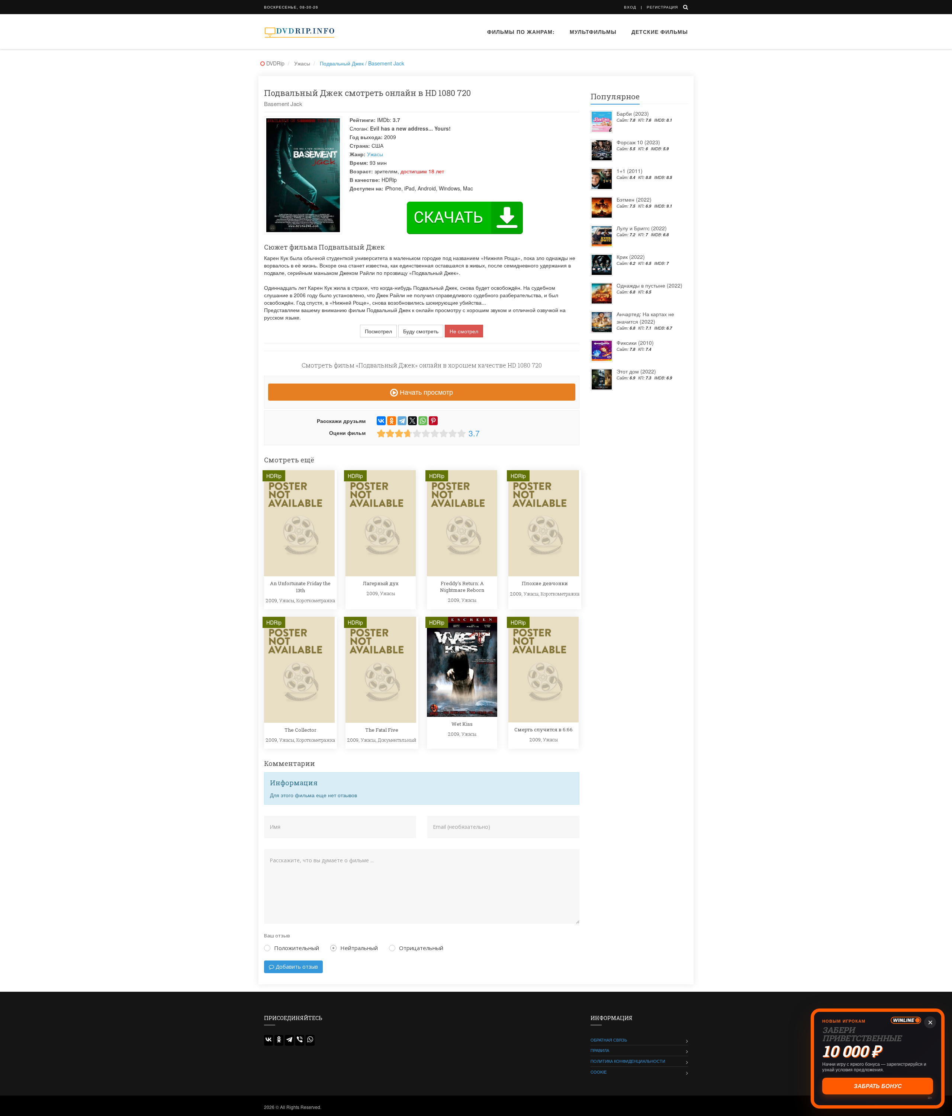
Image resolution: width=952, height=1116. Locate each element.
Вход (630, 7)
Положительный (296, 948)
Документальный (397, 740)
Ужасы (375, 154)
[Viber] (299, 1040)
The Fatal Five (381, 730)
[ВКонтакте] (381, 420)
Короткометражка (315, 600)
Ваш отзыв (277, 935)
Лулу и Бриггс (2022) (642, 228)
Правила (600, 1050)
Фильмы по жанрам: (521, 31)
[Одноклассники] (391, 420)
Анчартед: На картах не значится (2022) (645, 317)
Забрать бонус (878, 1086)
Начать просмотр (425, 392)
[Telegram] (402, 420)
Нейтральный (359, 948)
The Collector (300, 730)
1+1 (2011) (630, 170)
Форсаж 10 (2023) (638, 142)
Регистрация (662, 7)
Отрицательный (421, 948)
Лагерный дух (381, 583)
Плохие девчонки (545, 583)
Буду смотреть (420, 331)
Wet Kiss (462, 724)
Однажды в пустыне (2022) (649, 285)
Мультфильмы (593, 31)
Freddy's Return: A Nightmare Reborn (462, 586)
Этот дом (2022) (636, 371)
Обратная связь (609, 1040)
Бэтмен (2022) (634, 199)
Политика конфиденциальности (628, 1061)
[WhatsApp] (422, 420)
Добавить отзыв (296, 966)
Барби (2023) (633, 113)
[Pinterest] (433, 420)
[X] (412, 420)
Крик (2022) (631, 256)
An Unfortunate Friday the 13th (300, 586)
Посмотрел (378, 331)
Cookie (599, 1072)
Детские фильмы (659, 31)
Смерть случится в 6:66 (543, 729)
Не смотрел (464, 331)
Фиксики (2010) (635, 342)
